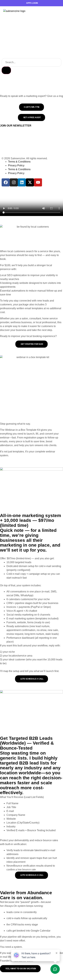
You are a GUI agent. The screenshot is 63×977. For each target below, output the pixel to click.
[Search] (6, 70)
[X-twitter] (30, 182)
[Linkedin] (22, 182)
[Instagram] (14, 182)
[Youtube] (38, 182)
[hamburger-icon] (56, 11)
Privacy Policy (16, 165)
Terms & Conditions (19, 161)
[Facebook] (6, 182)
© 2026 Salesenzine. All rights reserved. (24, 158)
